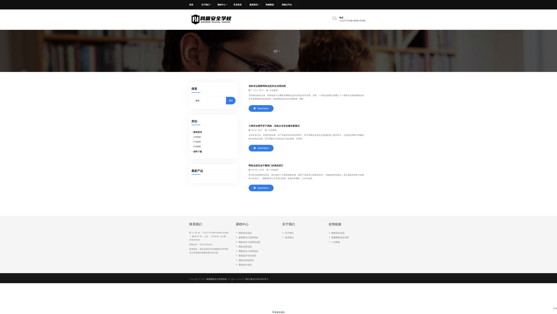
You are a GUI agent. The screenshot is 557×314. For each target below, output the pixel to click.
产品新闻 (197, 141)
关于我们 (205, 4)
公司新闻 (197, 137)
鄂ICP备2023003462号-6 (256, 279)
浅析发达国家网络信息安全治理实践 (267, 86)
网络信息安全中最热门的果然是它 (266, 165)
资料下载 (197, 151)
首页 (191, 4)
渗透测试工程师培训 (248, 237)
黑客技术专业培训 (247, 255)
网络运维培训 (245, 246)
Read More (263, 108)
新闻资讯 (254, 4)
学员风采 (238, 4)
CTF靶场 (335, 242)
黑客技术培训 (245, 264)
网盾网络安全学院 (340, 237)
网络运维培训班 (246, 260)
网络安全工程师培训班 (249, 242)
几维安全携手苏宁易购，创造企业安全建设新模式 (274, 125)
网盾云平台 (287, 4)
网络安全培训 (245, 232)
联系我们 (289, 237)
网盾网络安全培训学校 (216, 279)
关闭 (555, 308)
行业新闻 (197, 146)
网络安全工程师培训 (248, 251)
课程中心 (221, 4)
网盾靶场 (270, 4)
